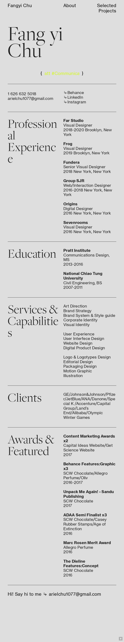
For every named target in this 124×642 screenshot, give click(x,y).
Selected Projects (106, 8)
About (69, 5)
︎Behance (73, 92)
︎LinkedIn (73, 97)
